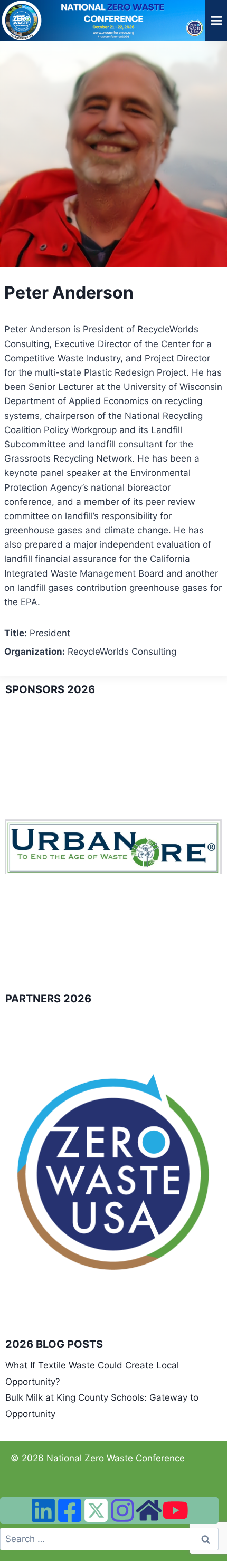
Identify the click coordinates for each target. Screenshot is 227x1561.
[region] (113, 847)
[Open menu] (216, 20)
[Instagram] (122, 1510)
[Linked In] (43, 1510)
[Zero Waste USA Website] (149, 1510)
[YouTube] (175, 1510)
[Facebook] (69, 1510)
